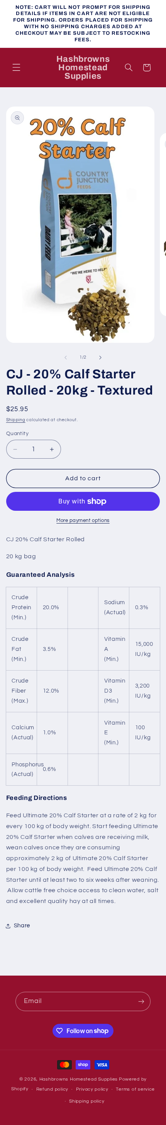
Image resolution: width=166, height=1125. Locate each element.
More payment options (83, 520)
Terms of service (135, 1089)
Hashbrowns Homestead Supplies (78, 1079)
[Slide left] (65, 357)
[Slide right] (100, 357)
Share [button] (22, 925)
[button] (16, 67)
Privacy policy (92, 1089)
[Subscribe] (141, 1001)
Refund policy (52, 1089)
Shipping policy (86, 1101)
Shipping (15, 420)
